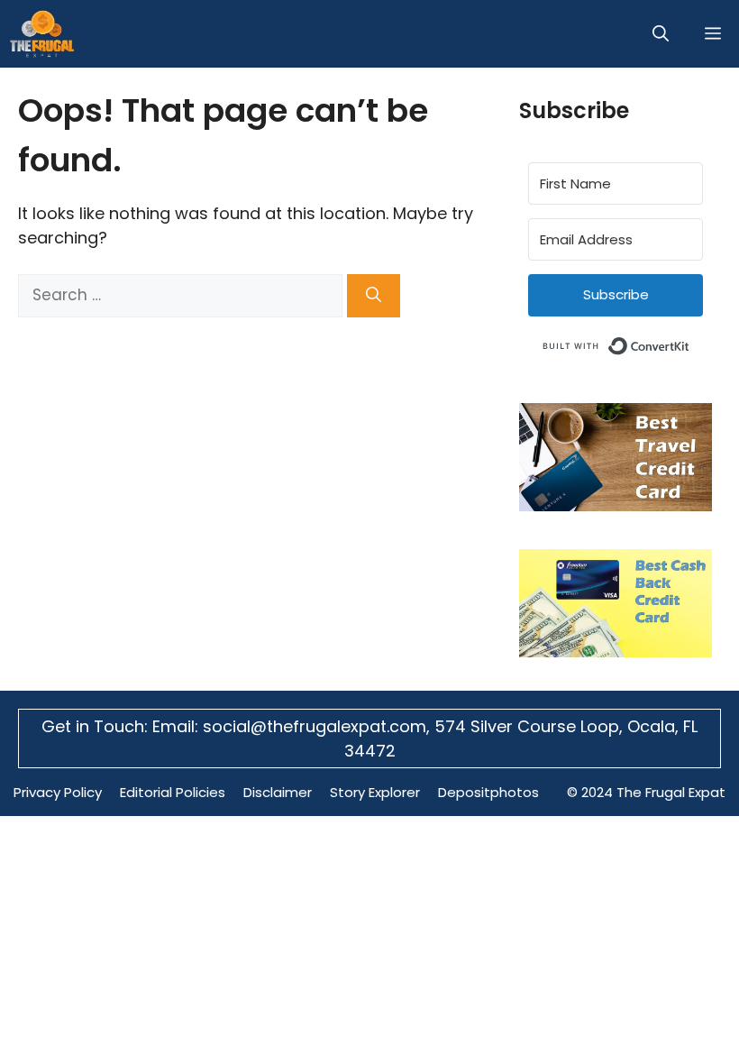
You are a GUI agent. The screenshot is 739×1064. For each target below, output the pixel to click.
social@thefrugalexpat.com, (318, 726)
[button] (660, 34)
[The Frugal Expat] (42, 34)
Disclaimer (277, 792)
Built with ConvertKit (689, 343)
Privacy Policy (58, 792)
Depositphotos (488, 792)
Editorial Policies (172, 792)
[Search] (373, 295)
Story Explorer (375, 792)
